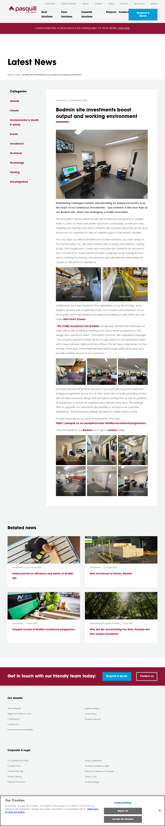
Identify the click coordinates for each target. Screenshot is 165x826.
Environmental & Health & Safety (24, 122)
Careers (98, 4)
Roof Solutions (46, 14)
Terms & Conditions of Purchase (99, 772)
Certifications (14, 719)
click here (124, 28)
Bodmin (87, 430)
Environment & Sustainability (20, 730)
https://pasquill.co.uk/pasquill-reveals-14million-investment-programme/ (101, 423)
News (111, 4)
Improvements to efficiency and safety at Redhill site (42, 576)
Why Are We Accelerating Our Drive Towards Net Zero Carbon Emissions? (120, 632)
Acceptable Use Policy (18, 761)
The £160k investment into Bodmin (78, 326)
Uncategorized (19, 182)
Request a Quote (143, 14)
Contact (124, 12)
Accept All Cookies (122, 819)
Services (124, 4)
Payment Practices (16, 782)
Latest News (90, 714)
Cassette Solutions (86, 14)
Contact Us (13, 725)
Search (154, 4)
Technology (17, 163)
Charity (14, 111)
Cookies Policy (14, 766)
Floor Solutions (66, 14)
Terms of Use (90, 777)
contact (112, 430)
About (85, 4)
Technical (16, 153)
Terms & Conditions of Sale (97, 766)
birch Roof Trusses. (74, 319)
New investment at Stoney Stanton (111, 574)
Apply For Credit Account (19, 714)
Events (14, 134)
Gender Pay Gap (15, 771)
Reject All (123, 811)
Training (14, 172)
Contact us (147, 676)
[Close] (159, 810)
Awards (14, 101)
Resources (139, 4)
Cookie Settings (122, 803)
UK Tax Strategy (92, 782)
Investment (17, 144)
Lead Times (50, 4)
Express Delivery (69, 4)
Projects (111, 12)
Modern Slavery (15, 777)
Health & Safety (92, 709)
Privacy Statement (93, 761)
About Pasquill (14, 709)
